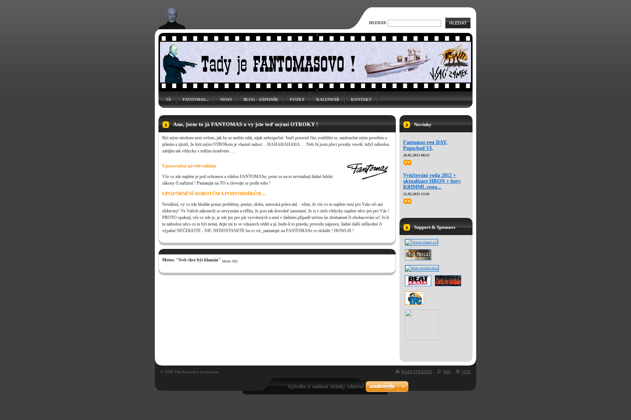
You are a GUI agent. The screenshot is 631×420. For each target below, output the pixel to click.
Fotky (297, 99)
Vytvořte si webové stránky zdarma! (326, 386)
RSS (446, 372)
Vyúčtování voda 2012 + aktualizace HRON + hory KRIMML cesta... (432, 181)
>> (405, 162)
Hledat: (378, 22)
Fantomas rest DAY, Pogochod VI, (425, 145)
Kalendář (327, 99)
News (226, 99)
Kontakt (361, 99)
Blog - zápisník (261, 99)
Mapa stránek (416, 372)
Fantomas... (196, 99)
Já (168, 99)
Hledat (458, 23)
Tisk (466, 372)
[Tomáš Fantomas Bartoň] (421, 339)
